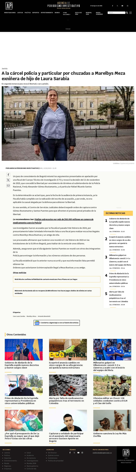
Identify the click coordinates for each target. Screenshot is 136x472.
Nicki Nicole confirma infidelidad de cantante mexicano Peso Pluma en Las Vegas (46, 279)
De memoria (31, 458)
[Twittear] (8, 181)
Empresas (7, 469)
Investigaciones (32, 461)
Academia (30, 455)
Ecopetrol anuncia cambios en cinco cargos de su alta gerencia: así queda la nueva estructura (120, 243)
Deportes (7, 458)
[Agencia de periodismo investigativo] (23, 6)
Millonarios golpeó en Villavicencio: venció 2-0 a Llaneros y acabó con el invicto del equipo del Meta (120, 261)
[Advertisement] (68, 51)
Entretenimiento (10, 461)
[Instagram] (83, 453)
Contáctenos (52, 458)
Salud (29, 453)
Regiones (7, 466)
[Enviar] (8, 186)
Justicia (4, 68)
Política (7, 455)
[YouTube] (79, 453)
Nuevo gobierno (32, 466)
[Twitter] (75, 452)
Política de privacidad (55, 461)
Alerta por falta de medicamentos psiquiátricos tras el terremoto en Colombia (118, 298)
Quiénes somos (53, 455)
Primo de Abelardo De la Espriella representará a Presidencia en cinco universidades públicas (119, 279)
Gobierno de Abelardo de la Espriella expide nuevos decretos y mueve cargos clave (119, 225)
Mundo (6, 463)
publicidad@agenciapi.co (102, 453)
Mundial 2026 (31, 463)
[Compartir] (8, 175)
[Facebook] (72, 453)
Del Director (52, 453)
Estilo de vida (31, 469)
